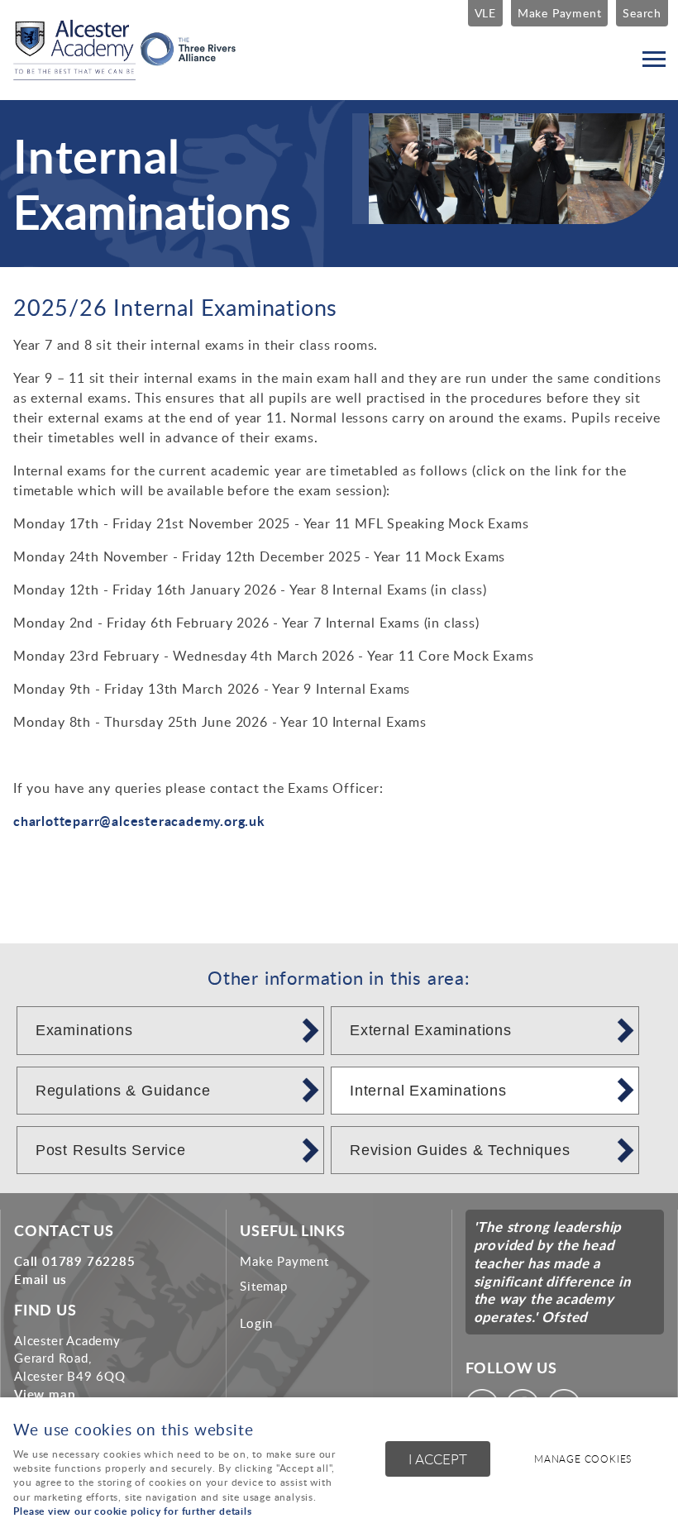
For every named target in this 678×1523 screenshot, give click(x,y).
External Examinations (431, 1030)
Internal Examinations (428, 1090)
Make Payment (560, 12)
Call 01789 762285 (75, 1261)
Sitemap (264, 1285)
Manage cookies (583, 1459)
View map (44, 1394)
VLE (485, 12)
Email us (40, 1279)
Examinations (84, 1030)
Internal (96, 155)
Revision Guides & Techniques (460, 1150)
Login (256, 1323)
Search (642, 12)
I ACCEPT (437, 1458)
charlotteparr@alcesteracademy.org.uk (139, 820)
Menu (653, 59)
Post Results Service (111, 1150)
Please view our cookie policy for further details (132, 1511)
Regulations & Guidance (123, 1090)
